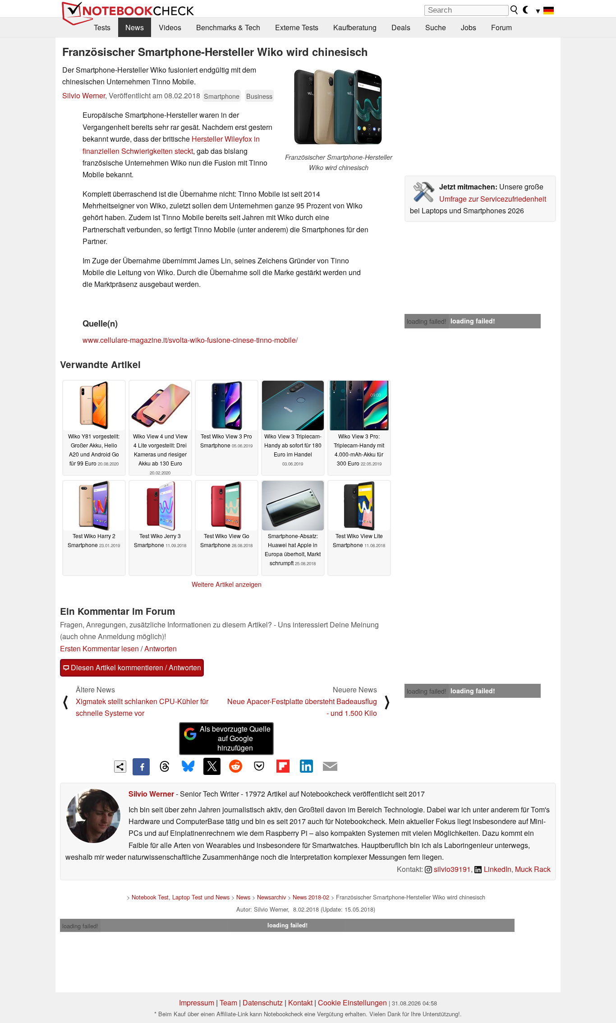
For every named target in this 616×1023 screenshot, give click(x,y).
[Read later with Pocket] (259, 766)
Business (259, 96)
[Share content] (120, 766)
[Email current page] (330, 766)
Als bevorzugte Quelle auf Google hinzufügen (235, 738)
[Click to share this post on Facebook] (141, 766)
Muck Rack (533, 869)
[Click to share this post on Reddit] (235, 766)
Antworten (160, 648)
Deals (400, 27)
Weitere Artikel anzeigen (227, 584)
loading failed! (426, 321)
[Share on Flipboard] (282, 766)
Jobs (468, 27)
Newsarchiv (271, 897)
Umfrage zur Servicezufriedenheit (492, 199)
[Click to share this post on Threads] (164, 766)
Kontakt (300, 1002)
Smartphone (221, 96)
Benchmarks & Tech (228, 27)
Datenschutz (263, 1002)
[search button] (514, 9)
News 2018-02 (311, 897)
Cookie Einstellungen (352, 1002)
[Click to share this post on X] (212, 766)
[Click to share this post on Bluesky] (188, 766)
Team (228, 1002)
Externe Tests (296, 27)
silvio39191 (451, 869)
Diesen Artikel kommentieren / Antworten (135, 667)
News (134, 27)
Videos (170, 27)
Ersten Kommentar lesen (99, 648)
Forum (501, 27)
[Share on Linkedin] (306, 766)
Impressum (196, 1002)
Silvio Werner (83, 95)
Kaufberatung (355, 27)
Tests (102, 27)
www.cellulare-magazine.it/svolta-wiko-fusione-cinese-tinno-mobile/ (190, 340)
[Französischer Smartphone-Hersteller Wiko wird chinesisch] (339, 108)
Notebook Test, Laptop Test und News (181, 897)
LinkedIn (496, 869)
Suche (435, 27)
